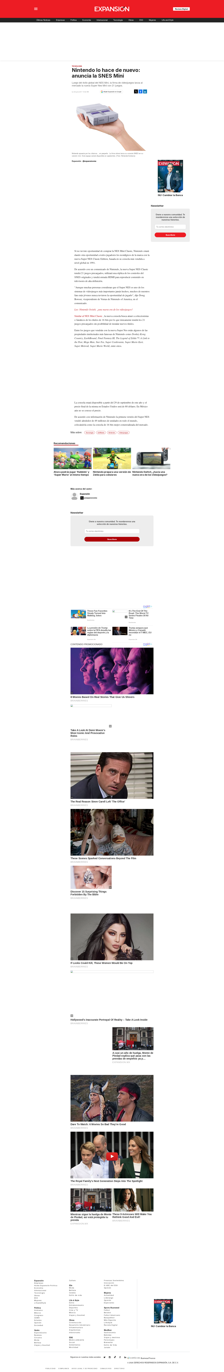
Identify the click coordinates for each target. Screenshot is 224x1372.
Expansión (85, 493)
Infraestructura (76, 1327)
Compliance (63, 1368)
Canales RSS (105, 1368)
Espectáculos (40, 1333)
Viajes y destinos (112, 1337)
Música (72, 1313)
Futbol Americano (112, 1315)
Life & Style (74, 1300)
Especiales (109, 1303)
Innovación (109, 1283)
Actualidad (109, 1295)
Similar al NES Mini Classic (88, 316)
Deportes (73, 1308)
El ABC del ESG (111, 1285)
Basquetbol (109, 1318)
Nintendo (111, 432)
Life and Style (167, 20)
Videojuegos (123, 432)
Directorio (119, 1368)
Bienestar (108, 1342)
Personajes (109, 1340)
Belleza (37, 1343)
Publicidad (51, 1368)
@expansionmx (89, 161)
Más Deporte (110, 1320)
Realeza (38, 1335)
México (37, 1313)
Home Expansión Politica (45, 1285)
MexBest (108, 1330)
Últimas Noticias (43, 20)
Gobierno (38, 1310)
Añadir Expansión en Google (112, 92)
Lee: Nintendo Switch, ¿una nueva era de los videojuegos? (103, 309)
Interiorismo (74, 1333)
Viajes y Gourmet (42, 1345)
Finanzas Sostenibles (114, 1280)
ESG (141, 20)
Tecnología (118, 20)
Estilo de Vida (110, 1345)
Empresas (60, 20)
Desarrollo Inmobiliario (79, 1325)
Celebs (72, 1293)
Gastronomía (110, 1333)
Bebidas (108, 1335)
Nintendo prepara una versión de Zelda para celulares (112, 473)
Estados (38, 1320)
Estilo (71, 1303)
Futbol (107, 1310)
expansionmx (106, 1357)
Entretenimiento (76, 1305)
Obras (131, 20)
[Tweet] (136, 91)
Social (72, 1342)
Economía (86, 20)
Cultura (72, 1280)
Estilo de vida (75, 1295)
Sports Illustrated (111, 1307)
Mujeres (152, 20)
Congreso (38, 1315)
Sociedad (38, 1325)
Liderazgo (108, 1298)
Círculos (38, 1338)
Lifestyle (108, 1323)
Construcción (75, 1323)
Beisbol (107, 1313)
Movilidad (73, 1347)
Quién (37, 1330)
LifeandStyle (40, 1303)
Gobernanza (74, 1345)
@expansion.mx (115, 1357)
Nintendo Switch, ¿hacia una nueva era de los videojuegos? (149, 473)
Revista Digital (181, 9)
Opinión (37, 1323)
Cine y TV (73, 1310)
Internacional (102, 20)
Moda (36, 1340)
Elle (70, 1285)
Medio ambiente (76, 1340)
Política (73, 20)
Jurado (107, 1347)
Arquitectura (74, 1330)
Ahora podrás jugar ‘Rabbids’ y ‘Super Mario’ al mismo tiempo (71, 473)
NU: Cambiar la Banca (170, 195)
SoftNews (101, 432)
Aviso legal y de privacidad (84, 1368)
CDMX (37, 1318)
